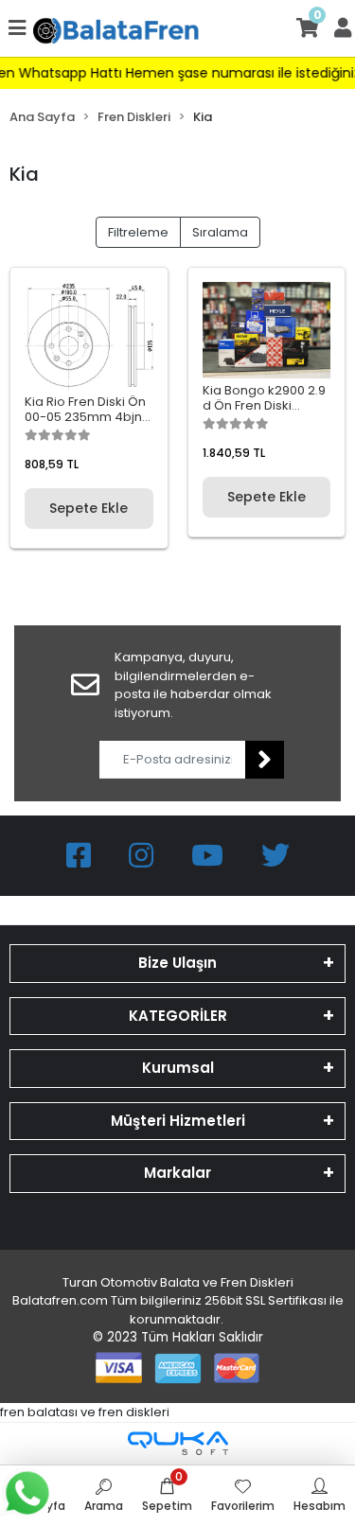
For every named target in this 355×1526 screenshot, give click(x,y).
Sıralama (220, 232)
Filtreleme (138, 232)
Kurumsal (178, 1068)
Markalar (177, 1173)
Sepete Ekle (88, 508)
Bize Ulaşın (177, 963)
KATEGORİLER (178, 1016)
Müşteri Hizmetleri (178, 1121)
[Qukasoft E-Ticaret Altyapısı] (178, 1443)
